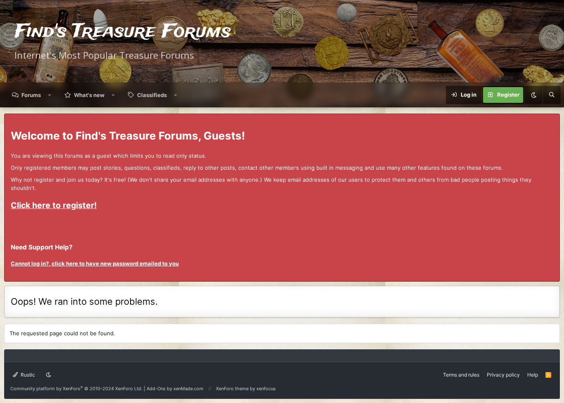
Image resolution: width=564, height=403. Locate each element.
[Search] (552, 95)
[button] (50, 95)
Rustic (27, 375)
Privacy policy (503, 375)
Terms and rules (461, 375)
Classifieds (152, 95)
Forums (31, 95)
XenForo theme (232, 388)
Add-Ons (156, 388)
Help (532, 375)
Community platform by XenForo (76, 388)
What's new (89, 95)
